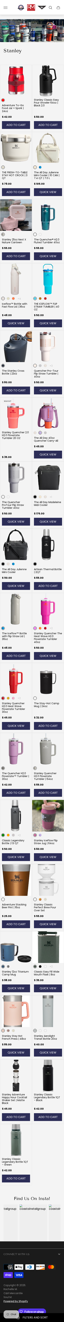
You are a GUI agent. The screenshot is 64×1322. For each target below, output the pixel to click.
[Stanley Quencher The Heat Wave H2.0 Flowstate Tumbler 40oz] (48, 609)
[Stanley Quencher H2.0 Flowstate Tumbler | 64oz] (48, 749)
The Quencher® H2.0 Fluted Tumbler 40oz (47, 241)
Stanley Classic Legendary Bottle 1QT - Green (15, 1162)
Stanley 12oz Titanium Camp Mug (15, 973)
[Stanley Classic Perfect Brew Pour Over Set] (48, 880)
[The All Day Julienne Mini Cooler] (16, 544)
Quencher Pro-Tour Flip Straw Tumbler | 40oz (46, 373)
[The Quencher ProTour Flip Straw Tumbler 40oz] (16, 477)
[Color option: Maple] (40, 899)
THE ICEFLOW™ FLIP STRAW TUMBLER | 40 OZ (46, 306)
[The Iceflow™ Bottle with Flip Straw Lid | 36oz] (16, 609)
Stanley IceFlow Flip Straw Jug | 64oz (46, 842)
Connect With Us (17, 1254)
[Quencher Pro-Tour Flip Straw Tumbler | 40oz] (48, 346)
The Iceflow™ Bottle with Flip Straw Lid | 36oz (14, 636)
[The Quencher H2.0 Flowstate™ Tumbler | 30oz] (16, 749)
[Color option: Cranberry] (45, 298)
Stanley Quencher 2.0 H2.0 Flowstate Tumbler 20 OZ (15, 435)
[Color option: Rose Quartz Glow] (8, 1030)
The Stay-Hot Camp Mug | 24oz (46, 705)
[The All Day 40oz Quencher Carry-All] (48, 413)
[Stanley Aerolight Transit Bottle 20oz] (48, 1011)
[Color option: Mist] (45, 433)
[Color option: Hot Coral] (13, 298)
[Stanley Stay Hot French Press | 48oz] (16, 1011)
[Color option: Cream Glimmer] (8, 298)
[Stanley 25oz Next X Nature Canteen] (16, 215)
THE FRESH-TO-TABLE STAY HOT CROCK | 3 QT (15, 175)
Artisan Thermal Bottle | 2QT (48, 571)
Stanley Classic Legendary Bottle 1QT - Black (47, 1097)
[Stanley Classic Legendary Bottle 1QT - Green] (16, 1140)
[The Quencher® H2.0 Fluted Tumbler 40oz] (48, 215)
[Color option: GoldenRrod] (40, 628)
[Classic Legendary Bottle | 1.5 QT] (16, 816)
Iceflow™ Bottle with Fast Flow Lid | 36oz (14, 305)
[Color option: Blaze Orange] (8, 835)
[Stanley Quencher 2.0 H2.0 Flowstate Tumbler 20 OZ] (16, 413)
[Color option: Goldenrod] (8, 698)
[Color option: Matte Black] (40, 966)
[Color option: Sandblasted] (8, 966)
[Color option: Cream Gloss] (45, 899)
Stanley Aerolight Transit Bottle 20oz (45, 1037)
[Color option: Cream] (40, 497)
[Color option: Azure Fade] (8, 497)
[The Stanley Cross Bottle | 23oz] (16, 346)
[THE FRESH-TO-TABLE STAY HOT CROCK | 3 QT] (16, 148)
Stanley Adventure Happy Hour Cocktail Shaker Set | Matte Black (14, 1098)
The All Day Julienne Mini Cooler (14, 571)
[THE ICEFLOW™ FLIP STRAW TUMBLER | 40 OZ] (48, 279)
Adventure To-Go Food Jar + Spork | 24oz (13, 108)
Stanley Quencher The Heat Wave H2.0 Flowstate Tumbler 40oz (48, 637)
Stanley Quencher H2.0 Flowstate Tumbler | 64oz (45, 776)
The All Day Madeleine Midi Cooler (47, 503)
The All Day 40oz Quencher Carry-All (46, 439)
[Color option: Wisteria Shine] (40, 234)
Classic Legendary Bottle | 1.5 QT (13, 842)
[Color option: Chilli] (45, 628)
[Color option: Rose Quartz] (45, 365)
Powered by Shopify (16, 1301)
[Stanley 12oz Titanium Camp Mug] (16, 947)
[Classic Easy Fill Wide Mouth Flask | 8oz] (48, 947)
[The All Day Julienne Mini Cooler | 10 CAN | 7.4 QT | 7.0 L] (48, 148)
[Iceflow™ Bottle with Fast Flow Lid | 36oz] (16, 279)
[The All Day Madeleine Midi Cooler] (48, 477)
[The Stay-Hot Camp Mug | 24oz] (48, 679)
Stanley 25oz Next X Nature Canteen (14, 241)
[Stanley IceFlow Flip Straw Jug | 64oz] (48, 816)
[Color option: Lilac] (40, 835)
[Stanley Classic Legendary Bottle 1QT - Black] (48, 1075)
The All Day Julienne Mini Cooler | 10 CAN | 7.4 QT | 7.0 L (46, 175)
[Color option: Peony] (13, 698)
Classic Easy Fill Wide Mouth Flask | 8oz (46, 973)
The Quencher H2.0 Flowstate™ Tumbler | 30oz (15, 776)
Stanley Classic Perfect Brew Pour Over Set (45, 907)
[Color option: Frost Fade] (40, 365)
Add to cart (16, 125)
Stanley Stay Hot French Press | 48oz (14, 1037)
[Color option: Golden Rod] (40, 298)
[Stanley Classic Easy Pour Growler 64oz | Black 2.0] (48, 81)
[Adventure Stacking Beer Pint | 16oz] (16, 880)
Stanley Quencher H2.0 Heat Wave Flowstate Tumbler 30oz (13, 707)
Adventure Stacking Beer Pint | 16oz (14, 906)
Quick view (48, 192)
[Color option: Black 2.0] (45, 966)
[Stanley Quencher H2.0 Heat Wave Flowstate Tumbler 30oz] (16, 679)
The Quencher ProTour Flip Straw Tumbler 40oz (13, 505)
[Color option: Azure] (40, 167)
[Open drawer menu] (5, 8)
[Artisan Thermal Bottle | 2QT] (48, 544)
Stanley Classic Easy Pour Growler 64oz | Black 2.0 (46, 102)
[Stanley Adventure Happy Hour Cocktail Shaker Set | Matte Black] (16, 1075)
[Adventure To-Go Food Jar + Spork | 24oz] (16, 81)
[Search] (50, 8)
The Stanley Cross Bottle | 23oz (13, 372)
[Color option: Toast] (45, 1030)
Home (25, 30)
